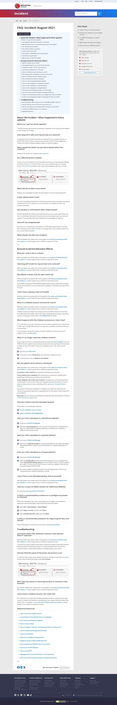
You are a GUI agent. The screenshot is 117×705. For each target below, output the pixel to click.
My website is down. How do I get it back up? (34, 67)
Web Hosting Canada (49, 701)
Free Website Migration (19, 689)
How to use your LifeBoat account (90, 45)
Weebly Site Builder (34, 688)
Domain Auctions (33, 683)
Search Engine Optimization (63, 681)
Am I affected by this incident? (30, 46)
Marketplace (63, 686)
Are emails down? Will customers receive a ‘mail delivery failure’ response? (41, 102)
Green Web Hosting (79, 685)
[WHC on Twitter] (18, 695)
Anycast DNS (17, 688)
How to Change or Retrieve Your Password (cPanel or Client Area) (40, 627)
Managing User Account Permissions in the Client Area (37, 654)
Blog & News (78, 680)
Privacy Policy (74, 701)
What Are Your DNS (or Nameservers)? (32, 637)
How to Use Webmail (26, 634)
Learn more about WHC (90, 72)
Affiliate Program (64, 685)
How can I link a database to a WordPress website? (35, 83)
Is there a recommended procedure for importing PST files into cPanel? (41, 97)
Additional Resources (27, 111)
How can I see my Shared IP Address (31, 620)
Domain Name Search (34, 680)
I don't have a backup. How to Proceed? (32, 70)
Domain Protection (49, 685)
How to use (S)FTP (26, 651)
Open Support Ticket (95, 682)
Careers (77, 688)
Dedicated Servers (18, 685)
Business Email (33, 689)
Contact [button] (91, 1)
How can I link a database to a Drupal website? (34, 88)
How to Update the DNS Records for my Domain (35, 644)
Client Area (99, 1)
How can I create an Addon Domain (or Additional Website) (37, 92)
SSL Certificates (48, 680)
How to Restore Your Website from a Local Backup (35, 617)
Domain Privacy (48, 686)
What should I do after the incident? (31, 58)
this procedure (55, 525)
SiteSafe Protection (49, 682)
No (68, 667)
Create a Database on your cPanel (30, 410)
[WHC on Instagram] (24, 695)
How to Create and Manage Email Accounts (33, 630)
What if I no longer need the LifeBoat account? (34, 76)
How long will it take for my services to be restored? (36, 65)
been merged (58, 342)
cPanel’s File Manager (33, 423)
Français (77, 1)
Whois (30, 686)
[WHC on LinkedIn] (21, 695)
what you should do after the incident (49, 602)
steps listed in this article (36, 491)
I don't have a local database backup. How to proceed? (36, 90)
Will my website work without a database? (33, 79)
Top (18, 244)
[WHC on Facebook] (15, 695)
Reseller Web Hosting (19, 683)
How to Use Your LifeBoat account (31, 614)
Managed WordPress (19, 686)
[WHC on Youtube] (28, 695)
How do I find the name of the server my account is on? (36, 104)
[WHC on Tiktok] (31, 695)
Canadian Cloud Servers (20, 682)
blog (32, 130)
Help (83, 1)
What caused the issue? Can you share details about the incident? (39, 44)
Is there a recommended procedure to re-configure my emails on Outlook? (41, 94)
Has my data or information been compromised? (35, 53)
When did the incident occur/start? (31, 49)
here (32, 231)
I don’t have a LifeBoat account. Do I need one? (34, 109)
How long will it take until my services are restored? (35, 42)
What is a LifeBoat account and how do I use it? (34, 72)
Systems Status (93, 683)
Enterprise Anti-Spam (50, 683)
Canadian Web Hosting (19, 680)
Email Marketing (63, 683)
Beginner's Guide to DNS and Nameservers (33, 641)
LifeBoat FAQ (46, 316)
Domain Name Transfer (35, 682)
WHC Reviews (78, 683)
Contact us (77, 686)
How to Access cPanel (27, 624)
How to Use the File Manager (29, 647)
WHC (17, 20)
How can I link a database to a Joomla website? (34, 85)
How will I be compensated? (29, 56)
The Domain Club (33, 685)
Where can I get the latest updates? (31, 40)
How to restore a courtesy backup (90, 30)
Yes (63, 667)
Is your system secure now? (29, 51)
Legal (67, 701)
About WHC (77, 682)
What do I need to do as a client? (31, 63)
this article (33, 333)
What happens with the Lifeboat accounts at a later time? (37, 74)
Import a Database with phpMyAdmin (31, 413)
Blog (86, 1)
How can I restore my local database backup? (34, 81)
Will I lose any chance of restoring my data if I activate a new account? (40, 106)
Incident (25, 20)
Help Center (37, 6)
